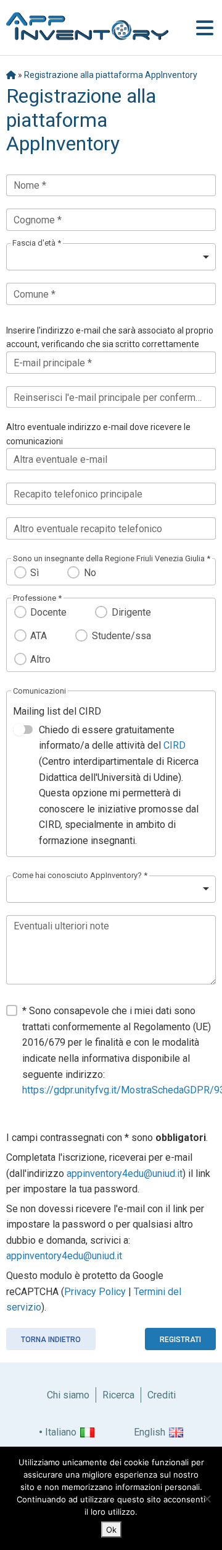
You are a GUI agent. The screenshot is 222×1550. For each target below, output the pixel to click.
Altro (40, 659)
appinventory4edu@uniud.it (125, 1173)
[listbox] (111, 256)
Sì (34, 573)
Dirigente (131, 612)
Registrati (180, 1339)
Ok (111, 1530)
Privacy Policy (95, 1292)
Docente (48, 612)
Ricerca (118, 1395)
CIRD (174, 745)
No (90, 573)
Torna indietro (51, 1339)
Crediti (161, 1395)
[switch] (23, 729)
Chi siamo (68, 1395)
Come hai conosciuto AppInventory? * (79, 875)
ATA (38, 636)
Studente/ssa (121, 636)
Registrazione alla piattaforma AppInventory (110, 75)
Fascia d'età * (36, 243)
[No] (206, 1498)
